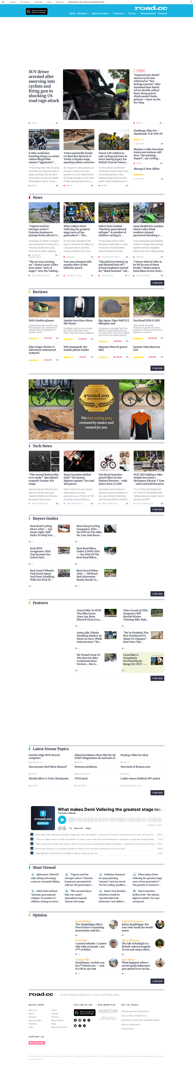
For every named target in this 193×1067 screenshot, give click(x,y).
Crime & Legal (74, 276)
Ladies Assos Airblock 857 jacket (140, 778)
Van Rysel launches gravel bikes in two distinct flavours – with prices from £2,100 (113, 479)
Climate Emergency (35, 256)
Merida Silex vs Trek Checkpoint (49, 778)
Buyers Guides (35, 1020)
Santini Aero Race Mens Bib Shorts (78, 322)
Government (143, 276)
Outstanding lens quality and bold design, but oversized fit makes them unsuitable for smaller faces (43, 329)
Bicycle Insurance (59, 1027)
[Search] (3, 2)
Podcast (55, 1017)
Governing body (110, 257)
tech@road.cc (140, 1016)
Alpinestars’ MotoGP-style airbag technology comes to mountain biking (45, 878)
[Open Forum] (137, 13)
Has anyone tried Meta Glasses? (48, 766)
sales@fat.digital (152, 1020)
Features (33, 1024)
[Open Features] (125, 13)
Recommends (57, 1020)
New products (39, 504)
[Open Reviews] (89, 13)
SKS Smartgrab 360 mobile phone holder (76, 348)
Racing (70, 257)
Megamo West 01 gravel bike (112, 348)
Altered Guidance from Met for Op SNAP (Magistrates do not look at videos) (95, 758)
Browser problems (86, 766)
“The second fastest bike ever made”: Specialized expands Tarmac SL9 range (44, 479)
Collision (107, 276)
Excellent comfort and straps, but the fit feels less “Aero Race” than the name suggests (79, 330)
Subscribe (38, 1042)
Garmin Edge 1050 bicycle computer (44, 756)
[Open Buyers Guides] (110, 13)
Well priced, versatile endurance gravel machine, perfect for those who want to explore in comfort (147, 329)
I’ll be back (81, 778)
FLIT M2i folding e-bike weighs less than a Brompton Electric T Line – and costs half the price (149, 479)
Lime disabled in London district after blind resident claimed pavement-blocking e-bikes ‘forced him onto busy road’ (148, 233)
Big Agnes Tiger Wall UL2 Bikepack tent (113, 322)
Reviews (32, 1017)
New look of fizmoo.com (135, 766)
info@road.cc (143, 1011)
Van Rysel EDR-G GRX (146, 320)
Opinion (54, 1013)
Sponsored (157, 655)
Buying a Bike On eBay (134, 755)
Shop (53, 1024)
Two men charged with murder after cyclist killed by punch (78, 264)
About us (33, 1010)
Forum (54, 1010)
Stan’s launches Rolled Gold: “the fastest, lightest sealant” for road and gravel (79, 479)
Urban (140, 257)
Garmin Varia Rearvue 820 (146, 348)
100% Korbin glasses (41, 320)
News (31, 1013)
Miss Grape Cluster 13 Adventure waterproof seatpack (42, 349)
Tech (31, 1027)
